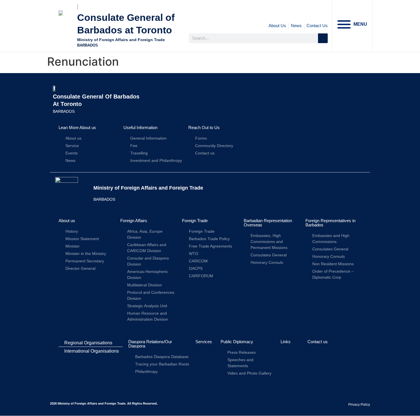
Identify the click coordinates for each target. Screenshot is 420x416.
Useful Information (140, 127)
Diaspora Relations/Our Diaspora (150, 343)
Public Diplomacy (237, 341)
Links (286, 341)
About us (67, 220)
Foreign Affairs (133, 220)
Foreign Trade (195, 220)
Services (203, 341)
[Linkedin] (310, 12)
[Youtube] (322, 12)
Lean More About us (77, 127)
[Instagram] (297, 12)
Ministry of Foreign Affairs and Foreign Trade (121, 39)
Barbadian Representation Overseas (268, 222)
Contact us (317, 341)
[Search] (323, 38)
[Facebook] (285, 12)
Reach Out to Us (204, 127)
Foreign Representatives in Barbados (330, 222)
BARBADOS (87, 45)
